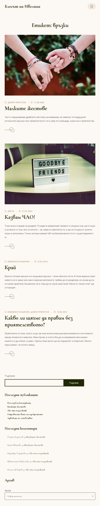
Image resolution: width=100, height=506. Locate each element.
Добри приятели (17, 102)
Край (10, 267)
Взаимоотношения (19, 261)
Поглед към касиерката (19, 402)
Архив (8, 490)
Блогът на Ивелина (22, 6)
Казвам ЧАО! (20, 217)
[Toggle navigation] (91, 6)
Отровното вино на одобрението (25, 414)
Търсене (10, 375)
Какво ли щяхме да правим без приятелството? (39, 321)
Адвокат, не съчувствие (20, 418)
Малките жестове (26, 108)
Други (11, 211)
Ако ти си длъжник (17, 410)
